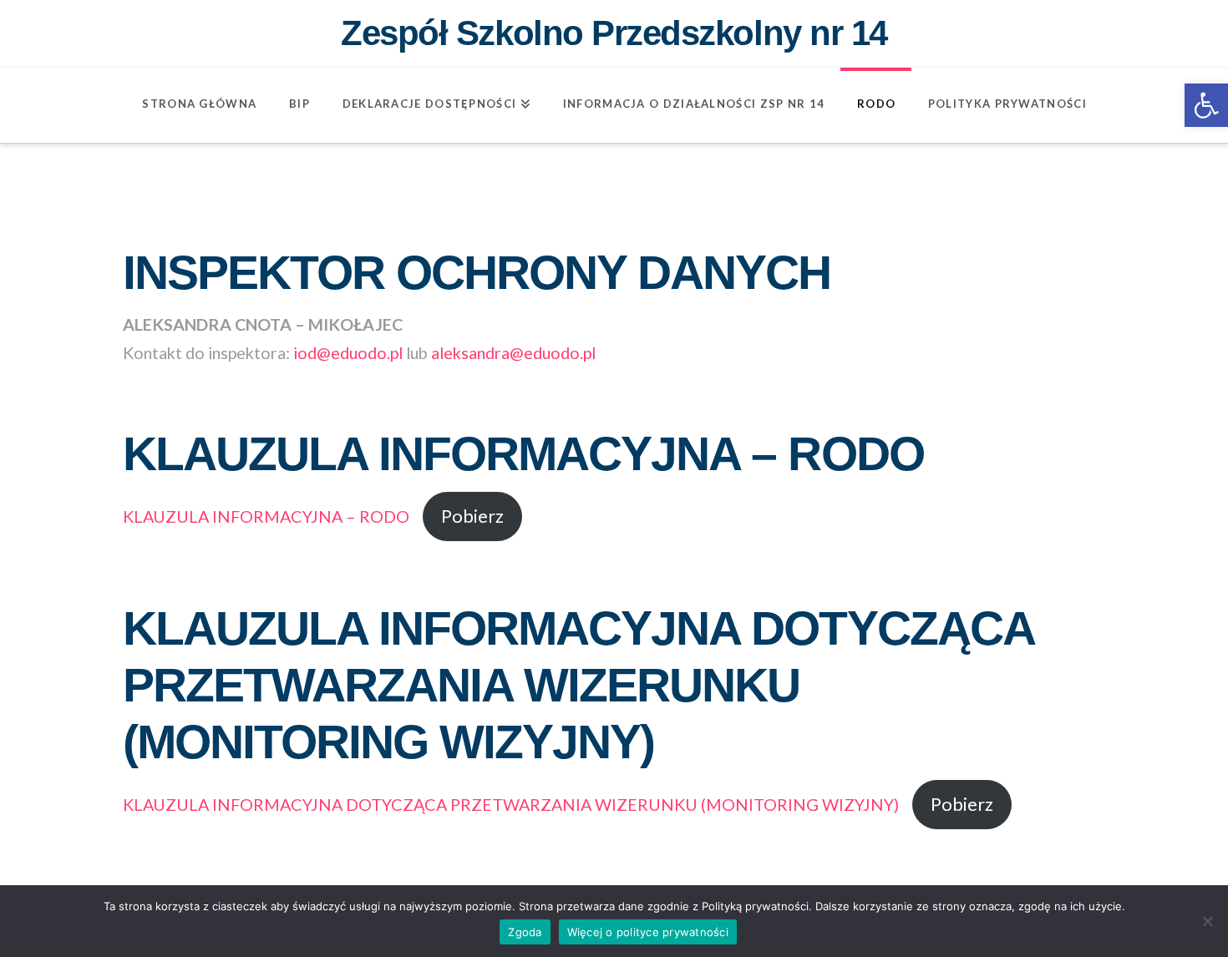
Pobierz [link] (472, 516)
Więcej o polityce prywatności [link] (647, 932)
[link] (1206, 105)
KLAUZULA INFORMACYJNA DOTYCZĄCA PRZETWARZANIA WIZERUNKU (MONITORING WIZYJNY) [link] (511, 804)
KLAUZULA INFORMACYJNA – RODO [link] (266, 516)
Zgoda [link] (524, 932)
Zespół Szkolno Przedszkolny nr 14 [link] (614, 33)
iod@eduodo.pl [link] (348, 352)
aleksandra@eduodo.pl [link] (513, 352)
